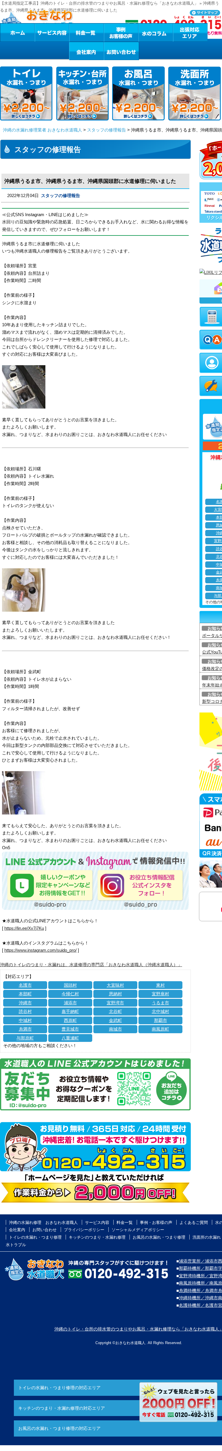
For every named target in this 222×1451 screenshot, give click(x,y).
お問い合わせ (121, 51)
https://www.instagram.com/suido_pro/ (40, 950)
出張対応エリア (190, 32)
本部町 (25, 993)
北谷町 (115, 1011)
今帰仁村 (70, 993)
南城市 (115, 1029)
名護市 (25, 985)
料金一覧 (86, 32)
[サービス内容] (41, 32)
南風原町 (160, 1029)
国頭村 (70, 985)
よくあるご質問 (194, 1222)
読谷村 (25, 1011)
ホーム (17, 32)
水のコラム (155, 32)
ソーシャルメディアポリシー (138, 1229)
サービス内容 (51, 32)
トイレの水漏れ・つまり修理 (35, 1237)
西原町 (70, 1020)
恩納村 (115, 993)
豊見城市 (70, 1029)
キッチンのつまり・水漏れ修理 (97, 1237)
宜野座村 (160, 993)
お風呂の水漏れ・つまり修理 (159, 1237)
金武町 (115, 1020)
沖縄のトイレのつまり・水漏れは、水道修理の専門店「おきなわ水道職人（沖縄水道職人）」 (91, 964)
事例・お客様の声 (121, 32)
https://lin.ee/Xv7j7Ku (24, 928)
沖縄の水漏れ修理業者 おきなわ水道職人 (42, 129)
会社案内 (86, 51)
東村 (160, 985)
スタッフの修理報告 (106, 129)
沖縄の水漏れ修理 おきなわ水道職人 (43, 1222)
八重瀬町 (70, 1038)
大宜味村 (115, 985)
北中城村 (160, 1011)
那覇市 (160, 1020)
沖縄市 (25, 1002)
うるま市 (160, 1002)
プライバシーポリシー (84, 1229)
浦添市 (70, 1002)
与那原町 (25, 1038)
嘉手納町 (70, 1011)
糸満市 (25, 1029)
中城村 (25, 1020)
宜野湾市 (115, 1002)
